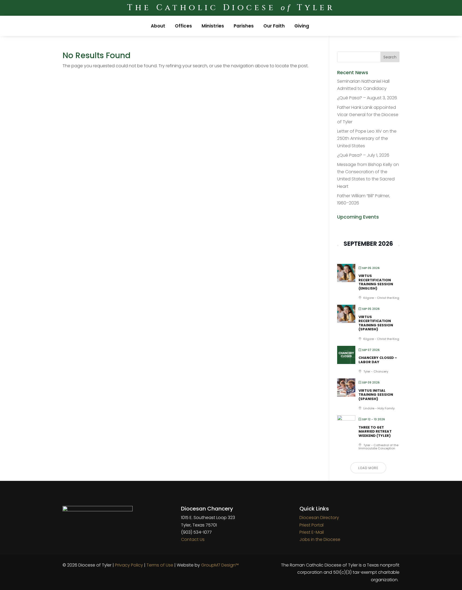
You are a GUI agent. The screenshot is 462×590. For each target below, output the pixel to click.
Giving (301, 26)
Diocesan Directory (319, 517)
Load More (368, 468)
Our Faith (274, 26)
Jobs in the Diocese (319, 539)
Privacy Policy (129, 565)
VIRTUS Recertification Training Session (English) (376, 282)
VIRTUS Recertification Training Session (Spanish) (376, 323)
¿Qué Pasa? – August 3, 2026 (367, 98)
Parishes (244, 26)
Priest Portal (311, 525)
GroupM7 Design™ (220, 565)
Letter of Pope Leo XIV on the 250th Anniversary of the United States (366, 138)
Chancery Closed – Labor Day (378, 360)
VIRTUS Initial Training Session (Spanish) (376, 394)
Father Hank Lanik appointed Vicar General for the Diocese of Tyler (367, 114)
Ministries (213, 26)
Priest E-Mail (311, 532)
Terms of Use (160, 565)
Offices (183, 26)
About (158, 26)
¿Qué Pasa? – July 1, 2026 (363, 155)
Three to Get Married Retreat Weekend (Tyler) (375, 431)
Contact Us (193, 539)
